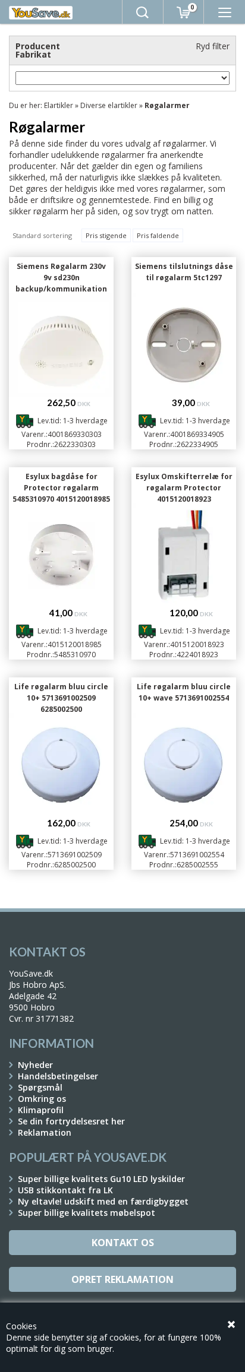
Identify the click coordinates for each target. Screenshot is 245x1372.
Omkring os (42, 1098)
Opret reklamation (122, 1279)
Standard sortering (42, 235)
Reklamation (44, 1132)
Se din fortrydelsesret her (71, 1121)
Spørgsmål (40, 1087)
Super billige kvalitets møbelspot (86, 1212)
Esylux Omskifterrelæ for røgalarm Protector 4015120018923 (184, 487)
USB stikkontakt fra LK (65, 1190)
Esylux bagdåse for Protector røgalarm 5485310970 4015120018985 (61, 487)
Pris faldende (158, 235)
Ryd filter (213, 46)
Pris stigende (106, 235)
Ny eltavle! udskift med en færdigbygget (103, 1201)
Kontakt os (123, 1242)
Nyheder (35, 1064)
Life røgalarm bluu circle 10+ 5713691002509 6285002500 (61, 698)
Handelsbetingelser (58, 1076)
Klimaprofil (41, 1110)
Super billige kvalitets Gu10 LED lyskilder (101, 1178)
